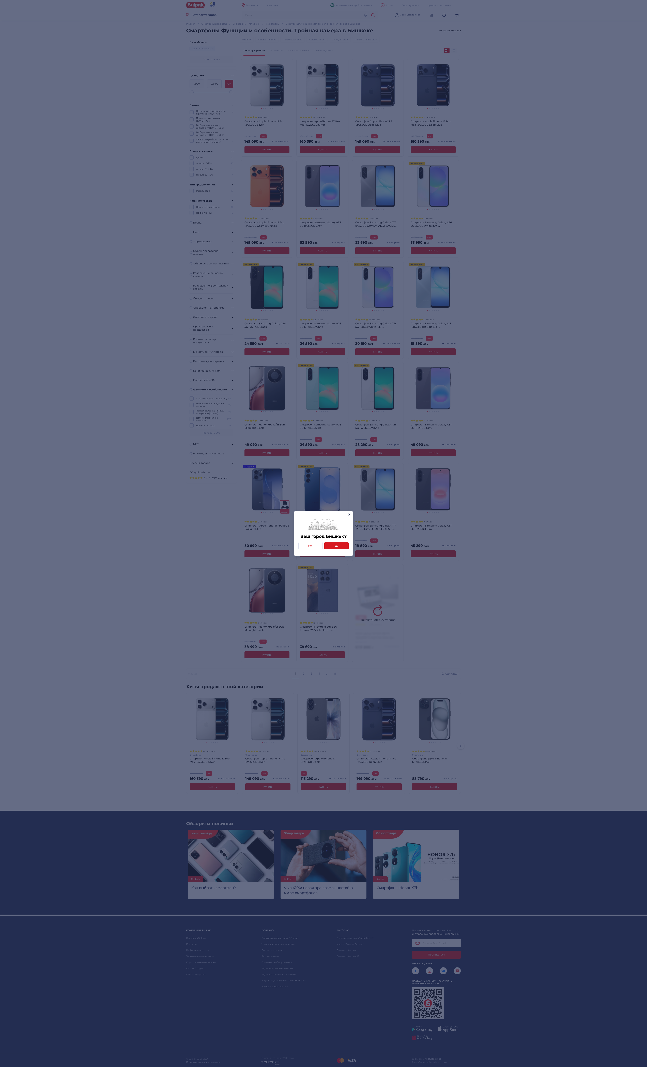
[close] (349, 514)
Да (336, 545)
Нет (310, 545)
